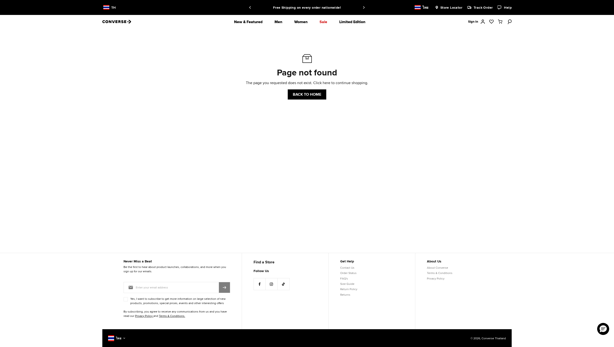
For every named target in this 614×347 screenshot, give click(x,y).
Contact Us (347, 268)
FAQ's (344, 278)
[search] (509, 21)
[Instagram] (272, 284)
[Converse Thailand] (120, 22)
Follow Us (261, 270)
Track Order (483, 7)
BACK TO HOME (307, 94)
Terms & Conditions (439, 273)
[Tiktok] (284, 284)
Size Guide (347, 284)
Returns (345, 295)
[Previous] (251, 7)
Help (508, 7)
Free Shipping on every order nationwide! (285, 7)
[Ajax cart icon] (500, 21)
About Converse (437, 268)
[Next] (363, 7)
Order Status (348, 273)
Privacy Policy (435, 278)
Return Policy (348, 289)
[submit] (224, 287)
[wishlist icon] (491, 21)
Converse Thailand (494, 338)
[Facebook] (260, 284)
